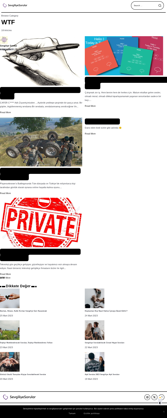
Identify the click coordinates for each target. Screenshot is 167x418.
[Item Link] (83, 158)
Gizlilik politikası (92, 413)
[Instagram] (147, 397)
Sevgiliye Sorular (8, 46)
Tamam (72, 413)
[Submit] (161, 5)
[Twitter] (154, 397)
